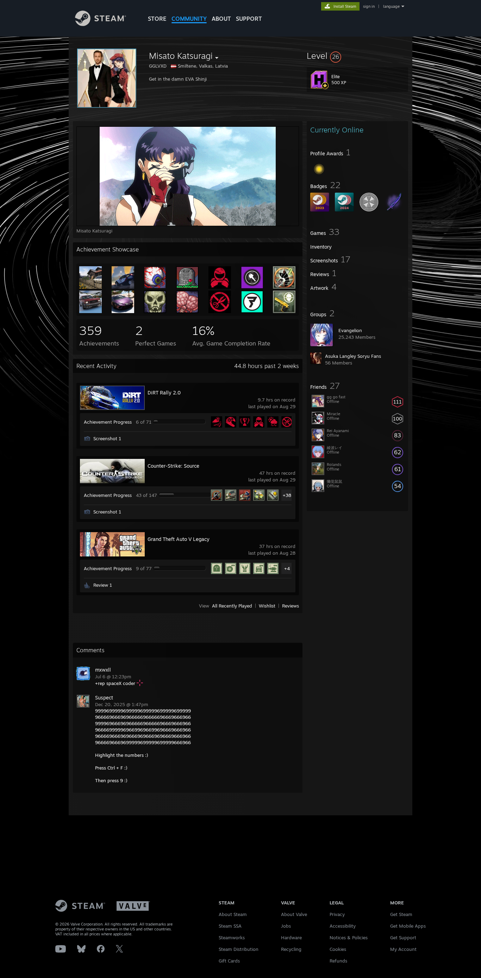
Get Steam (401, 914)
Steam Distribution (238, 949)
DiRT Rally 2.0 (164, 392)
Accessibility (343, 926)
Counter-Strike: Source (173, 466)
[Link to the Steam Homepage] (100, 24)
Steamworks (232, 937)
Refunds (338, 961)
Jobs (286, 926)
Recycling (291, 949)
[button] (357, 56)
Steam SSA (230, 926)
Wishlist (267, 606)
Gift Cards (229, 961)
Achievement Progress (108, 422)
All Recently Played (232, 606)
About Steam (233, 914)
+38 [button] (287, 495)
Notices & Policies (349, 937)
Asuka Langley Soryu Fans (353, 356)
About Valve (294, 914)
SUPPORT (249, 18)
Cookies (338, 949)
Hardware (291, 937)
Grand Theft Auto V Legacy (179, 539)
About (221, 18)
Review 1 (102, 585)
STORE (157, 18)
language (391, 6)
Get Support (403, 937)
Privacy (337, 914)
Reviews (290, 606)
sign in (369, 6)
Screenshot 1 (107, 438)
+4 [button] (287, 568)
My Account (403, 949)
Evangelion (350, 330)
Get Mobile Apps (408, 926)
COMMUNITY (189, 18)
